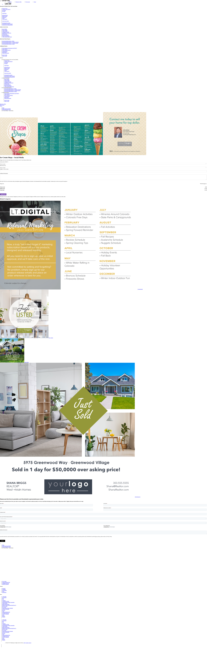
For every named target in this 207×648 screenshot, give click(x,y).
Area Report (4, 597)
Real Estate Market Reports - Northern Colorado (10, 42)
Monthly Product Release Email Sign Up (9, 605)
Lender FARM (4, 31)
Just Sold (3, 11)
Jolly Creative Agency (27, 642)
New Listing (51, 337)
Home (3, 107)
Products (10, 1)
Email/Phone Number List (8, 82)
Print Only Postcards (5, 609)
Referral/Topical (5, 15)
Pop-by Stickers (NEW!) (6, 50)
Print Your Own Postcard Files (7, 24)
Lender (3, 18)
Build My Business (5, 584)
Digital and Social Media (6, 108)
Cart (3, 599)
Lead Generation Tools (6, 582)
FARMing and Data (5, 583)
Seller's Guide (6, 101)
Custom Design (4, 51)
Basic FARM (4, 29)
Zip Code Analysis (5, 34)
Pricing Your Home (5, 21)
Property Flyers (4, 8)
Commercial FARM (7, 81)
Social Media (4, 590)
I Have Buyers (4, 19)
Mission (3, 615)
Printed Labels (6, 83)
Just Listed (4, 10)
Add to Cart (3, 194)
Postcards (3, 588)
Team (3, 614)
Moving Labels (4, 606)
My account (4, 607)
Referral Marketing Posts (6, 109)
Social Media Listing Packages (9, 76)
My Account (27, 1)
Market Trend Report (5, 35)
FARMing (4, 589)
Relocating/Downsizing (8, 75)
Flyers (3, 591)
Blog (3, 598)
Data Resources (137, 496)
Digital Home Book (5, 53)
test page (3, 610)
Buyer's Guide (6, 100)
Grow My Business (5, 637)
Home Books (4, 52)
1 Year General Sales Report (7, 36)
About (35, 1)
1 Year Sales (4, 596)
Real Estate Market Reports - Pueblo (10, 91)
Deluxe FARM (4, 30)
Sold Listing (26, 362)
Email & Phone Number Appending (8, 602)
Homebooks (4, 592)
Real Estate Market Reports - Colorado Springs (10, 43)
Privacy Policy (2, 642)
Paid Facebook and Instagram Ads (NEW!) (9, 48)
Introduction (4, 17)
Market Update (4, 16)
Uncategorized (140, 289)
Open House (4, 13)
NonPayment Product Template (7, 608)
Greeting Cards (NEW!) (6, 9)
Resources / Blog (18, 1)
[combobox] (103, 163)
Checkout (3, 600)
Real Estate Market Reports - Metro (8, 41)
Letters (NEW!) (4, 49)
